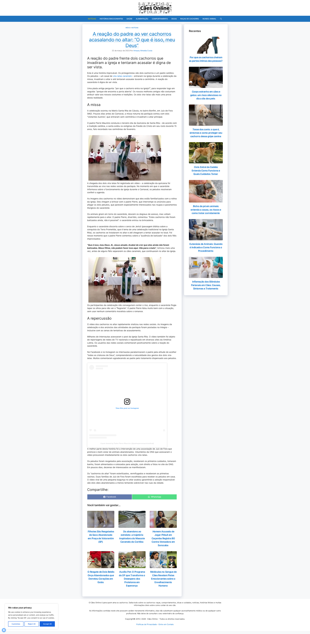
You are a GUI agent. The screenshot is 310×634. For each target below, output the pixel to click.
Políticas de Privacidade (146, 624)
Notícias (92, 19)
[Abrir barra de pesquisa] (221, 19)
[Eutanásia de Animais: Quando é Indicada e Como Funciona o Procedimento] (206, 238)
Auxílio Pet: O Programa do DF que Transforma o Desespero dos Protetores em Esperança (132, 578)
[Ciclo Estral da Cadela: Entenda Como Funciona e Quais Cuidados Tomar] (206, 162)
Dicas (174, 19)
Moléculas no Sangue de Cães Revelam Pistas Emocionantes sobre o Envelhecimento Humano (163, 578)
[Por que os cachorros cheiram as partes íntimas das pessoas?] (206, 52)
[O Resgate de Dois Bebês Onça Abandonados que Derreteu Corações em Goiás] (100, 566)
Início (128, 28)
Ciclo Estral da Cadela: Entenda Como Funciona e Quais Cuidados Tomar (206, 170)
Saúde (129, 19)
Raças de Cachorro (189, 19)
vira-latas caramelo (122, 76)
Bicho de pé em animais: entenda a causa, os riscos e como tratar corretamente (206, 209)
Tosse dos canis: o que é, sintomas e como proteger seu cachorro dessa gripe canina (206, 133)
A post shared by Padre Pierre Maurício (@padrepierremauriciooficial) (127, 443)
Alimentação (142, 19)
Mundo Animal (209, 19)
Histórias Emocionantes (111, 19)
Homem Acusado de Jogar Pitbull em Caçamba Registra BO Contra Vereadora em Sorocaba (163, 538)
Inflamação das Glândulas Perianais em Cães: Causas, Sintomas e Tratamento (206, 285)
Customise (16, 624)
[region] (31, 616)
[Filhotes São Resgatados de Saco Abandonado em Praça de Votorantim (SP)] (100, 526)
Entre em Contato (166, 624)
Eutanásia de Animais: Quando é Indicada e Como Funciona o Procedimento (206, 247)
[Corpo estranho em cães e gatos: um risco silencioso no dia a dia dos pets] (206, 86)
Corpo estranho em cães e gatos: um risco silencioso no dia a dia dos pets (206, 95)
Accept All (47, 624)
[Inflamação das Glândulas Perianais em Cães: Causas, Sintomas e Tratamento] (206, 276)
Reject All (31, 624)
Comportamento (160, 19)
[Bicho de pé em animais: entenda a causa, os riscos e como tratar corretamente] (206, 201)
